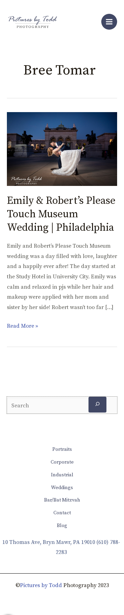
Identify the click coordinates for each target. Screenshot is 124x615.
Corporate (62, 462)
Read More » (22, 325)
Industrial (62, 475)
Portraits (62, 449)
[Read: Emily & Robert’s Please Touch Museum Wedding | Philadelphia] (62, 148)
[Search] (97, 404)
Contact (62, 513)
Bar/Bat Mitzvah (62, 500)
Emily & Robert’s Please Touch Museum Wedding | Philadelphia (61, 214)
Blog (62, 526)
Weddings (62, 488)
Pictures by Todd (41, 585)
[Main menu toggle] (109, 22)
